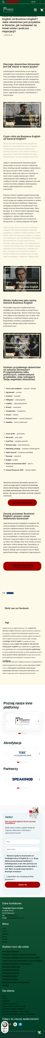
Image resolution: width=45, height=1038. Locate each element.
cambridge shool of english (12, 641)
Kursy (4, 929)
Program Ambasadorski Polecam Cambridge (18, 1014)
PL (39, 2)
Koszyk (5, 998)
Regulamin (6, 1001)
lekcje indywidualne (20, 655)
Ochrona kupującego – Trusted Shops (15, 1011)
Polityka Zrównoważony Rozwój (13, 1006)
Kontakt (5, 942)
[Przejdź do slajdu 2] (22, 733)
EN (42, 2)
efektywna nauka (8, 644)
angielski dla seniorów (9, 636)
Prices (4, 937)
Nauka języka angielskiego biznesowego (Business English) (21, 958)
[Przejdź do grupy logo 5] (25, 762)
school (37, 665)
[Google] (15, 1024)
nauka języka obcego (29, 657)
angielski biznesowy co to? (21, 628)
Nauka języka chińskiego (10, 979)
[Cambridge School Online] (22, 721)
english (17, 644)
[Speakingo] (22, 779)
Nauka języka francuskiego (10, 973)
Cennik (4, 939)
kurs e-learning (17, 649)
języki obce (36, 646)
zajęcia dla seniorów (13, 673)
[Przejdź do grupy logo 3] (22, 762)
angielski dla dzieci (15, 631)
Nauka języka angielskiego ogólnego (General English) (19, 954)
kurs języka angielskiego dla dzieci (32, 652)
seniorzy (5, 668)
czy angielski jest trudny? (28, 641)
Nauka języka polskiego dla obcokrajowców (16, 982)
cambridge (34, 638)
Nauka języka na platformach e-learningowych (17, 964)
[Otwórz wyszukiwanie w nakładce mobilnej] (3, 2)
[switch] (5, 1031)
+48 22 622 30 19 (11, 915)
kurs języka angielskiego (31, 649)
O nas (4, 931)
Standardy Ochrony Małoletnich (13, 1009)
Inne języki (5, 985)
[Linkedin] (20, 1024)
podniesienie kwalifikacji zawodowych (21, 662)
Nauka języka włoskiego (9, 976)
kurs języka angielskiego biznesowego (13, 652)
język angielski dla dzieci (25, 646)
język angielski (13, 646)
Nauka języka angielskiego (10, 951)
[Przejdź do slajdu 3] (24, 733)
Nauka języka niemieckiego (10, 970)
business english (26, 638)
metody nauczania (32, 654)
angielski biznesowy (8, 628)
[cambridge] (8, 10)
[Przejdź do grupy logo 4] (24, 762)
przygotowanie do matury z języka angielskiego (21, 665)
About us (5, 934)
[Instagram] (10, 1024)
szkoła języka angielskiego (17, 668)
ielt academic (24, 644)
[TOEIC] (22, 753)
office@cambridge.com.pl (15, 918)
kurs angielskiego (8, 649)
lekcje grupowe (8, 655)
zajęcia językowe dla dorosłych (27, 673)
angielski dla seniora (33, 633)
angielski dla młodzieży (28, 630)
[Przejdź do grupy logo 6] (27, 762)
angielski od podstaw (21, 636)
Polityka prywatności (9, 1003)
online (10, 593)
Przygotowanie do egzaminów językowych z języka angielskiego (22, 961)
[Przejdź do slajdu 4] (26, 733)
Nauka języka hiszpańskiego (11, 967)
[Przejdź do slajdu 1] (19, 733)
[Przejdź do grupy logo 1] (18, 762)
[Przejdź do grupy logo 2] (20, 762)
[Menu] (35, 10)
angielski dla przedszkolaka (19, 633)
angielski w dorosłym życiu (14, 638)
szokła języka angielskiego (27, 670)
